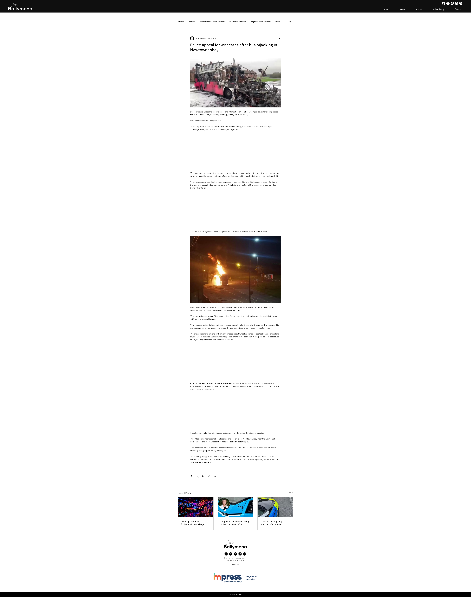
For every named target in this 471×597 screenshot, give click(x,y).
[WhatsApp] (244, 554)
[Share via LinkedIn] (203, 476)
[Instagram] (456, 3)
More (277, 22)
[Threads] (452, 3)
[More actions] (279, 38)
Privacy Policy (235, 564)
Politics (192, 22)
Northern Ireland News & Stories (212, 22)
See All (290, 493)
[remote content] (235, 151)
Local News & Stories (237, 22)
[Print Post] (215, 476)
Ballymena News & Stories (261, 22)
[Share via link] (209, 476)
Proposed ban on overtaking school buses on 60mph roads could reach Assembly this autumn (235, 523)
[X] (448, 3)
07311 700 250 (239, 560)
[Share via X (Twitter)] (197, 476)
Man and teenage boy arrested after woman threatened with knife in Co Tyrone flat (274, 523)
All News (181, 22)
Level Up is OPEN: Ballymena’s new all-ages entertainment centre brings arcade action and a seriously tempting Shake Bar (195, 523)
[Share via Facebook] (191, 476)
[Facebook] (443, 3)
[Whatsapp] (460, 3)
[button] (290, 22)
